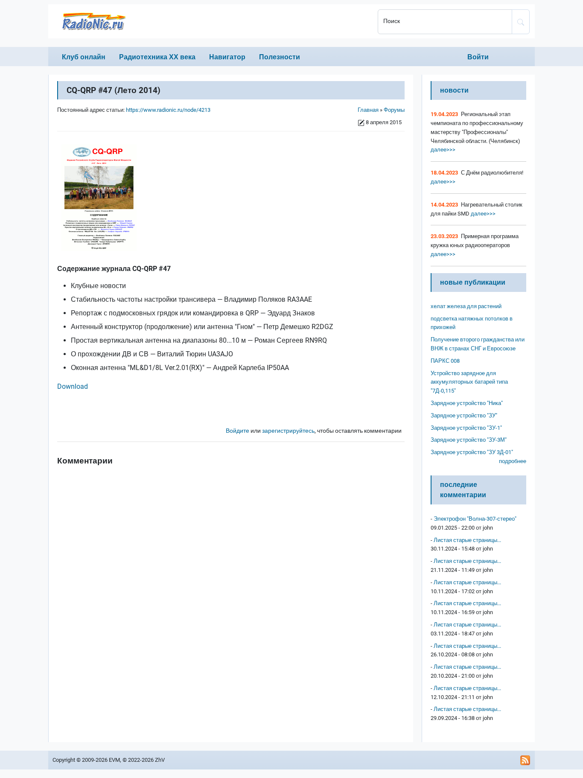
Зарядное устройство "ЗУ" (464, 415)
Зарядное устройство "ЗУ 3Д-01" (472, 452)
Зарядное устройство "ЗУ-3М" (469, 440)
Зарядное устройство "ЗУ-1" (466, 428)
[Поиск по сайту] (521, 21)
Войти (478, 57)
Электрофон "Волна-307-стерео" (475, 519)
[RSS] (525, 760)
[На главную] (210, 21)
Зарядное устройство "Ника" (467, 403)
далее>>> (443, 149)
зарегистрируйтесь (288, 430)
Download (72, 386)
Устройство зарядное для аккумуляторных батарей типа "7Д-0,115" (469, 382)
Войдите (237, 430)
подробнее (512, 461)
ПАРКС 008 (445, 361)
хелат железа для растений (466, 306)
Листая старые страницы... (467, 540)
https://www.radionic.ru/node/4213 (168, 110)
